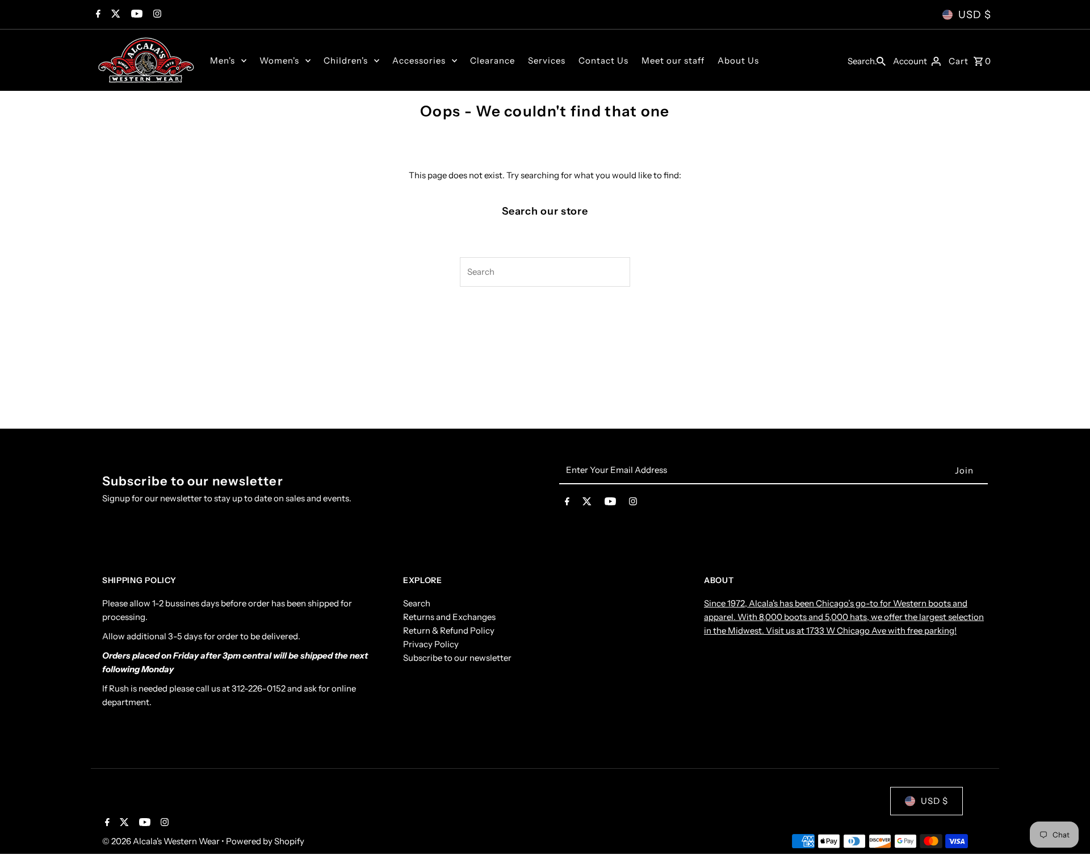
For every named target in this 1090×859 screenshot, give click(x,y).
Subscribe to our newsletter (457, 657)
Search (416, 603)
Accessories (419, 60)
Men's (222, 60)
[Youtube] (135, 14)
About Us (738, 60)
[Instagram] (155, 14)
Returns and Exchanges (449, 616)
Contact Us (603, 60)
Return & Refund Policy (448, 630)
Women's (279, 60)
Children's (346, 60)
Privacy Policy (431, 644)
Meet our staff (673, 60)
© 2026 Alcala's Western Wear (161, 841)
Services (546, 60)
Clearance (492, 60)
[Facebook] (96, 14)
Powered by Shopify (265, 841)
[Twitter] (114, 14)
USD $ (974, 15)
